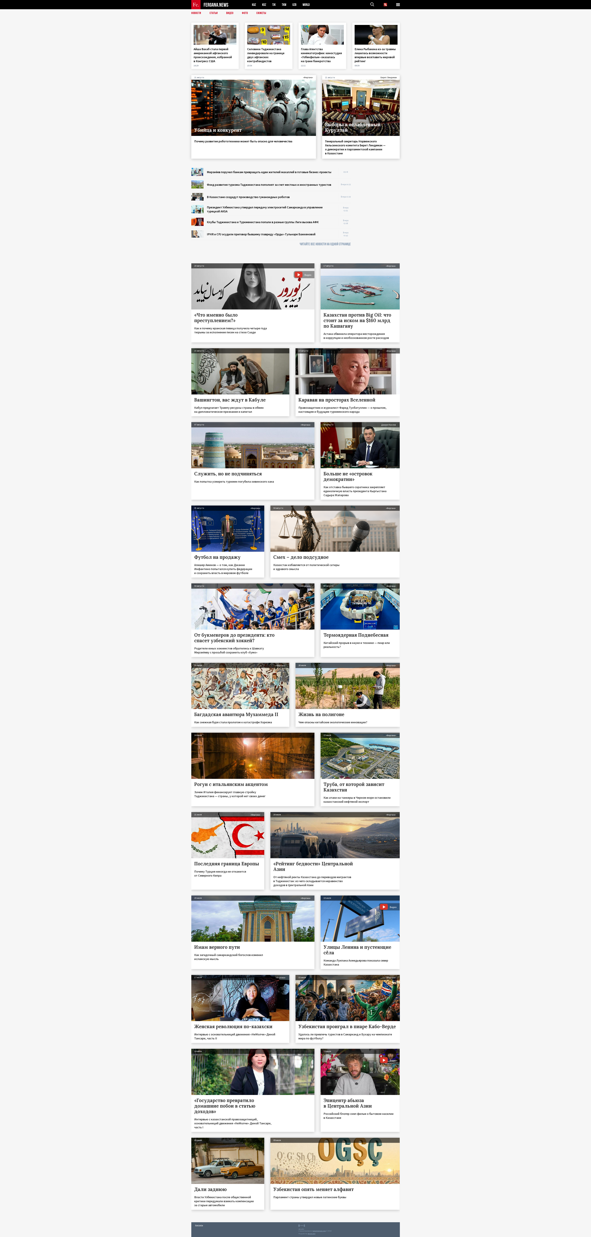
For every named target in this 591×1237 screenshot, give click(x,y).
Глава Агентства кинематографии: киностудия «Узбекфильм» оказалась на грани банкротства (321, 55)
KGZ (264, 5)
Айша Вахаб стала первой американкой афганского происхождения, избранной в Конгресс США (213, 55)
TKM (284, 5)
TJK (274, 5)
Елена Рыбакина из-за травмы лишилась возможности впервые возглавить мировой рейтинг (375, 55)
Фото (245, 13)
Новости (196, 13)
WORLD (306, 5)
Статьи (214, 13)
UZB (294, 5)
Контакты (199, 1225)
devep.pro (311, 1234)
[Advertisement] (378, 214)
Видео (229, 13)
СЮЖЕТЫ (261, 13)
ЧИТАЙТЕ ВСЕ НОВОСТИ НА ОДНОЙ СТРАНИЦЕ (325, 244)
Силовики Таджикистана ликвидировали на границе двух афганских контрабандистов (265, 55)
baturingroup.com (319, 1231)
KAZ (254, 5)
